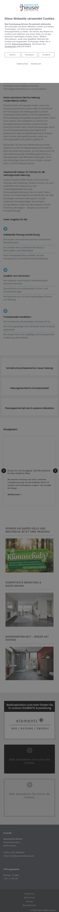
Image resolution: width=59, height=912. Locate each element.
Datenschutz (22, 64)
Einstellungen (29, 55)
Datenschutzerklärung (21, 44)
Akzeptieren (46, 55)
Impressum (36, 64)
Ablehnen (12, 55)
